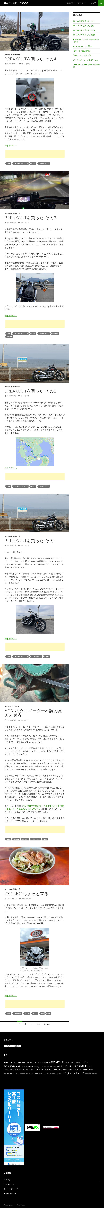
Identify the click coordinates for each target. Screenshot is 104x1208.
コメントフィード (11, 1189)
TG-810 (74, 1070)
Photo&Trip (70, 3)
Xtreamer (8, 1073)
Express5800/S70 (27, 1067)
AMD (22, 1062)
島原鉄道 (9, 336)
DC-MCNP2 (69, 1062)
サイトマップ (82, 3)
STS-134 (69, 1070)
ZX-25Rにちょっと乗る (27, 893)
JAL (50, 1067)
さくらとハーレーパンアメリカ (85, 60)
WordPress (88, 1069)
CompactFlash (46, 1062)
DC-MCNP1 (58, 1062)
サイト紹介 (92, 3)
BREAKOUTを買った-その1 (30, 540)
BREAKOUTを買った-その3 (30, 217)
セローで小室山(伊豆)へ (82, 51)
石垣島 (95, 1073)
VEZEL (80, 1069)
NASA (18, 1069)
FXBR (8, 163)
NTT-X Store (31, 1070)
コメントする (25, 64)
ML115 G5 (74, 1066)
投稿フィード (9, 1184)
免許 (87, 1073)
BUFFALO (33, 1063)
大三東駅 (55, 333)
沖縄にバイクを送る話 (82, 55)
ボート (16, 706)
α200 (15, 1074)
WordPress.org (10, 1193)
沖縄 (48, 1013)
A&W (8, 1013)
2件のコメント (26, 898)
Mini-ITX (56, 1067)
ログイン (7, 1180)
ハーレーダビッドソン (21, 163)
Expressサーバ (37, 1067)
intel (47, 1067)
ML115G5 (86, 1066)
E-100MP (76, 1063)
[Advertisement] (35, 154)
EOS (84, 1062)
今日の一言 (16, 54)
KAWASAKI (17, 1013)
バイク (33, 163)
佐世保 (47, 656)
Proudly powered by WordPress (14, 1205)
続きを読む (11, 145)
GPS (44, 1067)
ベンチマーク (77, 1073)
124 (38, 1024)
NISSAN (16, 839)
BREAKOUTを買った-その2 (30, 391)
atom (27, 1062)
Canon (39, 1062)
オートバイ (8, 54)
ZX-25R (27, 1013)
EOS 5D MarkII (12, 1066)
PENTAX (50, 1070)
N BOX (24, 1070)
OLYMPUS (41, 1069)
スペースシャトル (39, 1073)
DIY (6, 706)
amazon (15, 1062)
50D (8, 1063)
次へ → (47, 1024)
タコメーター (35, 839)
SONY (63, 1069)
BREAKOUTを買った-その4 (30, 58)
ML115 (63, 1066)
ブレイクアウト (44, 163)
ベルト (45, 839)
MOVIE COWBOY (9, 1070)
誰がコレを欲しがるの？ (16, 3)
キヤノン (30, 1073)
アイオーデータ (22, 1073)
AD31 (8, 839)
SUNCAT (25, 839)
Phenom (56, 1069)
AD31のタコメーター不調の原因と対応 (33, 713)
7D (5, 1062)
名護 (42, 1013)
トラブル (11, 706)
